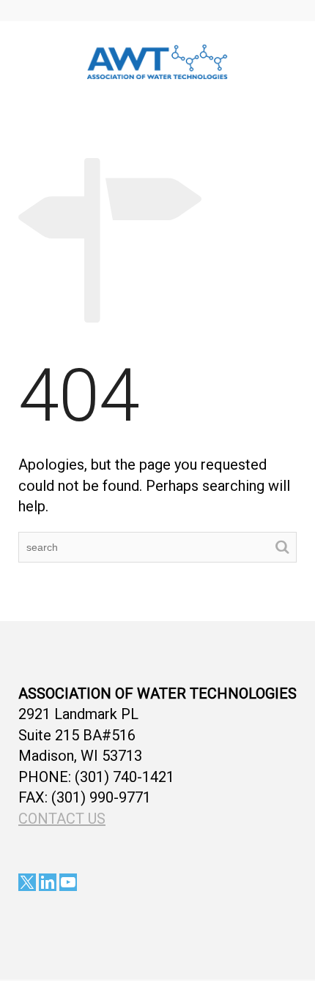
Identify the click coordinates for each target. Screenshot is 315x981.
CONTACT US (61, 818)
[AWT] (157, 60)
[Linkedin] (47, 882)
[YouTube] (68, 882)
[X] (27, 882)
